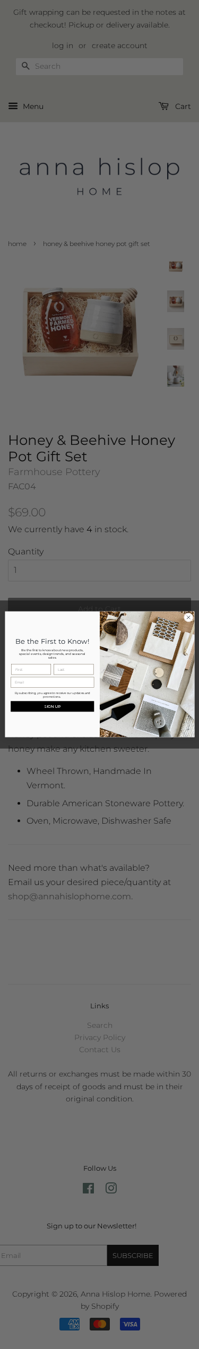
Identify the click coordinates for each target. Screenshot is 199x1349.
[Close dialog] (188, 618)
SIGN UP (52, 706)
